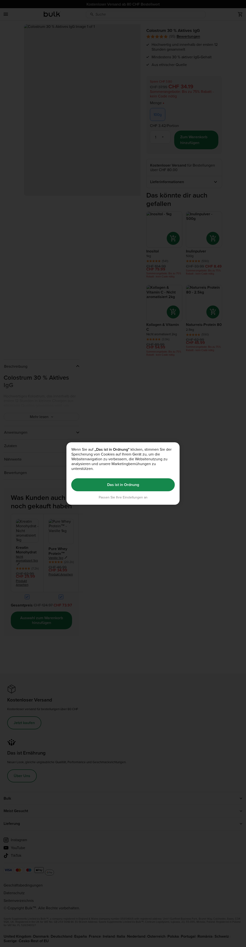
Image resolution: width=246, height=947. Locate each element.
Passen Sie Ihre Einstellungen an (123, 497)
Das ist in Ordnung (123, 484)
